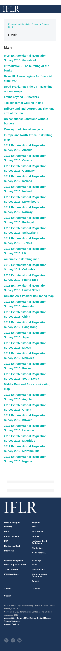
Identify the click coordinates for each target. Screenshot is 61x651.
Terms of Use (23, 618)
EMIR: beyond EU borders (21, 97)
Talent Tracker (11, 569)
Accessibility (9, 618)
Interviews (9, 551)
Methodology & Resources (39, 575)
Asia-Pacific (37, 531)
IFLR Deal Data (11, 574)
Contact (36, 589)
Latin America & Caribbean (39, 542)
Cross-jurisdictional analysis (23, 129)
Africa (35, 527)
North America (39, 553)
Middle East (37, 548)
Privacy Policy (36, 618)
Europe (35, 536)
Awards (7, 589)
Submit (35, 581)
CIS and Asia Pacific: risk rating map (29, 295)
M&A (6, 531)
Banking (8, 527)
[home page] (11, 9)
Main (14, 34)
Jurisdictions (38, 569)
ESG (6, 541)
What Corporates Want (15, 565)
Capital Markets (11, 536)
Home (34, 565)
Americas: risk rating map (21, 259)
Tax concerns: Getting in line (23, 102)
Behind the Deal (12, 546)
